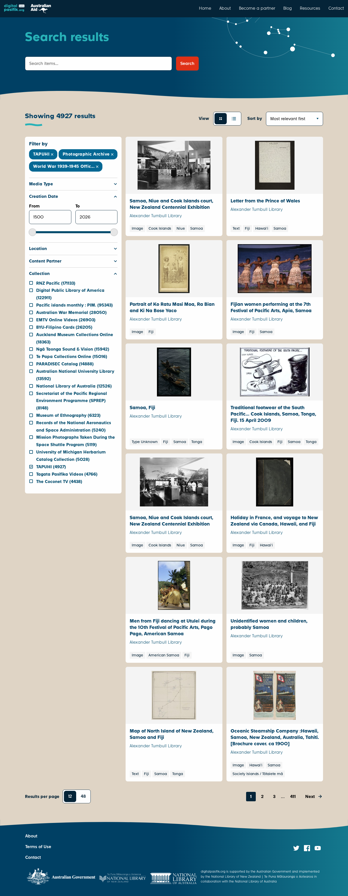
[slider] (32, 232)
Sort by (254, 118)
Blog (287, 8)
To (77, 206)
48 (83, 796)
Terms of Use (38, 846)
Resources (310, 8)
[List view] (234, 118)
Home (205, 8)
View (204, 118)
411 (293, 796)
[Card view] (221, 118)
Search (187, 63)
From (34, 206)
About (225, 8)
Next (310, 796)
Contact (336, 8)
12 (70, 796)
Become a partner (257, 8)
